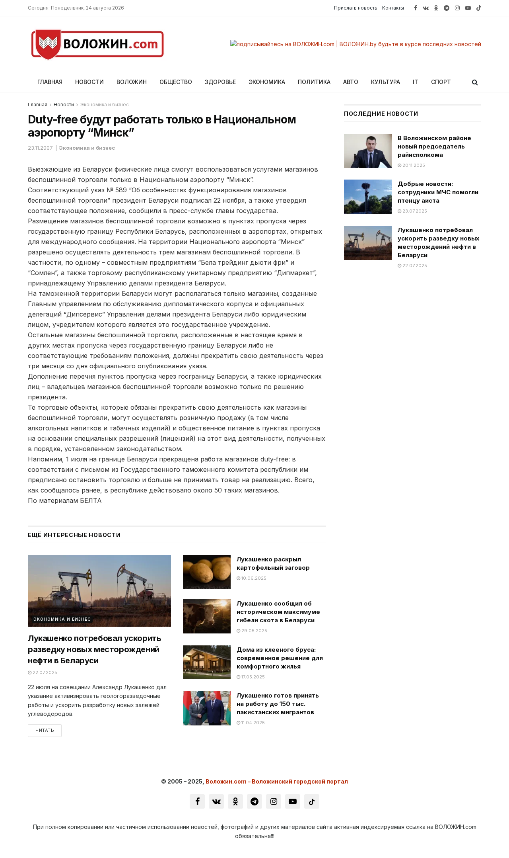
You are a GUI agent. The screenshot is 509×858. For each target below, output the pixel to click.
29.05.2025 (253, 630)
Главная (49, 81)
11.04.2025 (252, 722)
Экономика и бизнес (104, 104)
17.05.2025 (252, 677)
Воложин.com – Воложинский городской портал (277, 781)
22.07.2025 (44, 672)
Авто (350, 81)
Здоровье (220, 81)
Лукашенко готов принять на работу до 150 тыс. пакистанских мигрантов (278, 704)
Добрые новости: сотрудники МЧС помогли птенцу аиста (438, 192)
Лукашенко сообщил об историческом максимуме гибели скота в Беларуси (278, 612)
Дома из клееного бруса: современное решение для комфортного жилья (280, 658)
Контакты (393, 8)
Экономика (267, 81)
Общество (175, 81)
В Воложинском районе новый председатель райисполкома (434, 146)
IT (415, 81)
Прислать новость (355, 8)
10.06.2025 (253, 578)
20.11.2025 (413, 165)
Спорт (441, 81)
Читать (44, 730)
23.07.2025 (414, 211)
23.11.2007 (40, 148)
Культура (385, 81)
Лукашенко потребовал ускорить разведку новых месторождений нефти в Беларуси (94, 649)
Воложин (132, 81)
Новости (89, 81)
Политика (314, 81)
